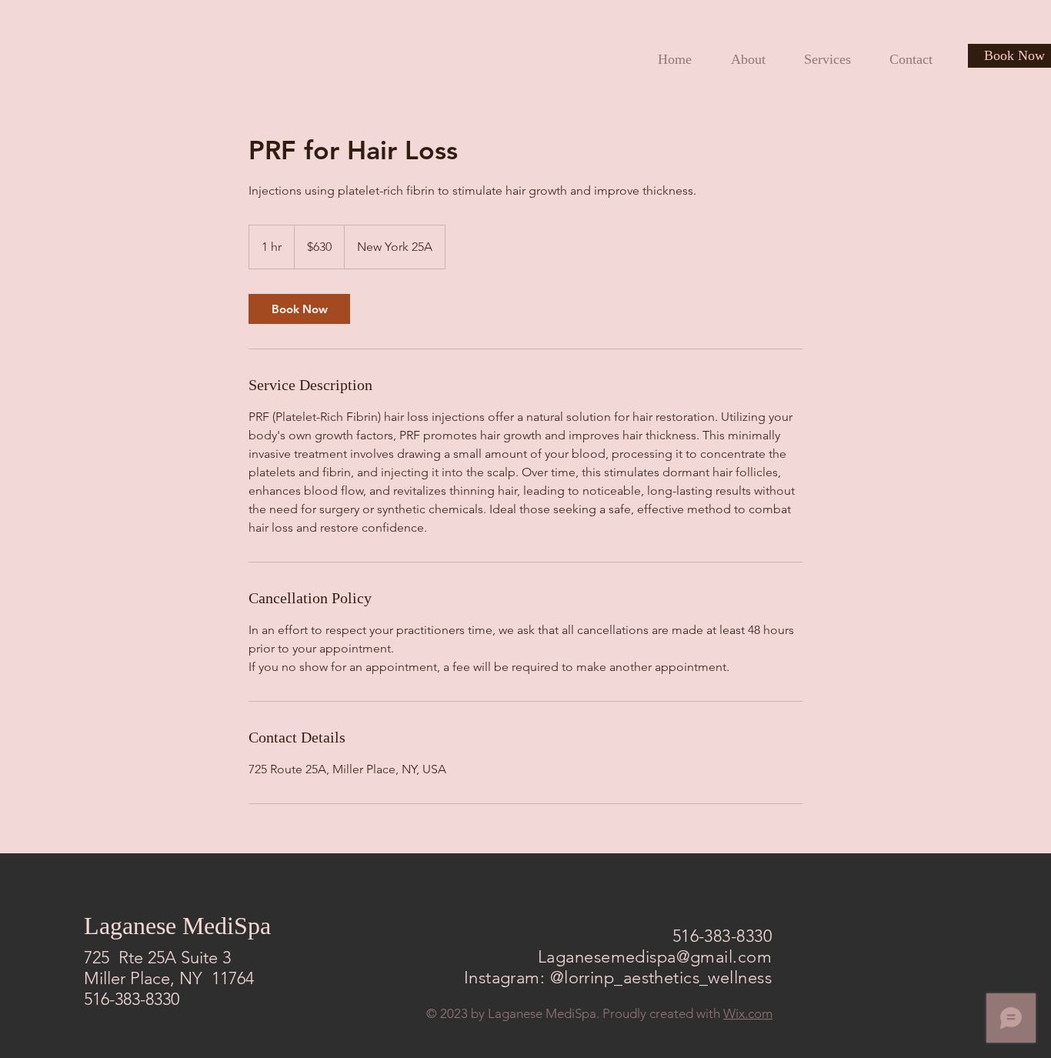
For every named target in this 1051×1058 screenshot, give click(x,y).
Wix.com (747, 1013)
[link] (299, 309)
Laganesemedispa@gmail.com (655, 956)
